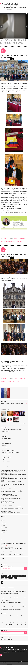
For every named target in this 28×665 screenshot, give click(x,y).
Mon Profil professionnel (6, 494)
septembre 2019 (4, 523)
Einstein (3, 543)
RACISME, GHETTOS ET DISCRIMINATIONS (10, 452)
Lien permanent (5, 238)
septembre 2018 (4, 530)
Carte (2, 558)
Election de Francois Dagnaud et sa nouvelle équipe (13, 470)
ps (12, 578)
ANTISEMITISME (5, 431)
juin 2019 (3, 525)
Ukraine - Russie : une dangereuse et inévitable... (10, 594)
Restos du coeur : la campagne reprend (8, 602)
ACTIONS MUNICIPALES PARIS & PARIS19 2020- (11, 429)
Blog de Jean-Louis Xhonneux (15, 609)
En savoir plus (9, 663)
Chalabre (19, 602)
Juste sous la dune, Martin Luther (7, 593)
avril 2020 (3, 522)
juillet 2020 (3, 518)
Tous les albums (23, 423)
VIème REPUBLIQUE (6, 461)
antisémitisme (4, 575)
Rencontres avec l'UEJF (6, 511)
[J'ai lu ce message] (26, 661)
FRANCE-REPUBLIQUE (6, 438)
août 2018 (3, 532)
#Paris (17, 278)
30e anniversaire (4, 609)
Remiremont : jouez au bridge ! (7, 591)
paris (13, 575)
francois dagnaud (22, 239)
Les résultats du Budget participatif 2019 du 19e (12, 506)
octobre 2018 (3, 528)
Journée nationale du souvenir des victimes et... (11, 498)
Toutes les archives (5, 536)
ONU (25, 575)
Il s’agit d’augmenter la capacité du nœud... (9, 606)
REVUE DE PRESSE (6, 454)
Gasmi (2, 553)
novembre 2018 (4, 527)
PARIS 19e (4, 445)
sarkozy (15, 578)
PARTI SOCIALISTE (6, 447)
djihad (2, 578)
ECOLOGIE (4, 434)
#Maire (9, 280)
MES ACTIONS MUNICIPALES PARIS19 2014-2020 (12, 441)
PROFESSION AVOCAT (6, 448)
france (9, 575)
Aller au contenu (4, 1)
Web (3, 462)
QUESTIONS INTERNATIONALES (8, 450)
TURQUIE (4, 459)
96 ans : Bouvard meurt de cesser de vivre (9, 589)
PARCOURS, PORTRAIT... (7, 443)
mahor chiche (7, 578)
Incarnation (8, 600)
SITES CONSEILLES (6, 455)
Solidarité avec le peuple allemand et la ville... (15, 548)
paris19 (20, 575)
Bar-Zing (20, 589)
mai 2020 (3, 520)
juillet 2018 (3, 533)
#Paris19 (7, 362)
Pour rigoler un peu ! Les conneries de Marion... (10, 603)
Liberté (16, 593)
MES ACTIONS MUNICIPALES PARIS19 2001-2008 (12, 440)
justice (17, 575)
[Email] (2, 582)
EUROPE (4, 436)
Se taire (2, 600)
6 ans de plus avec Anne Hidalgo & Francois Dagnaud (13, 474)
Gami (2, 548)
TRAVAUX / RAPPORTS (6, 457)
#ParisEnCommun (13, 362)
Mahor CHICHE (11, 4)
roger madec (6, 241)
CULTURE (4, 433)
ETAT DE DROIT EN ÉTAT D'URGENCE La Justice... (12, 490)
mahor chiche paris (8, 381)
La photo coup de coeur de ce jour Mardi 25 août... (10, 597)
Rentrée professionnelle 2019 (7, 502)
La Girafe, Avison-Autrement (20, 591)
